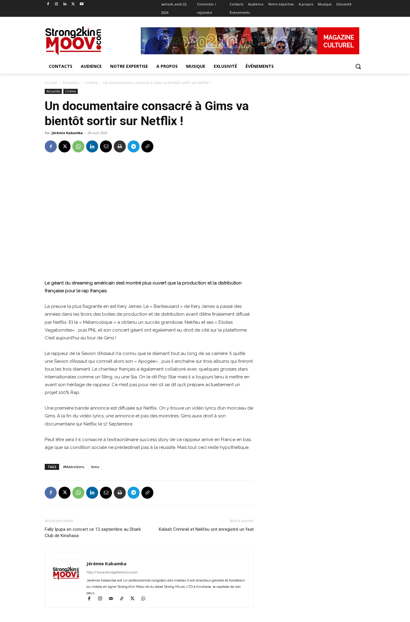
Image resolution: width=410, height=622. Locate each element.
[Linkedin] (65, 4)
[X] (73, 4)
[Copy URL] (147, 146)
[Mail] (113, 599)
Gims (95, 466)
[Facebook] (48, 4)
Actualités (70, 82)
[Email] (106, 146)
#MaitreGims (73, 466)
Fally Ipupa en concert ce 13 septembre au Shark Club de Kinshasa (93, 532)
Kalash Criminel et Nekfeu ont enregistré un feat (206, 529)
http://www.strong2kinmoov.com (111, 572)
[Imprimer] (120, 146)
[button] (358, 66)
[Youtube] (81, 4)
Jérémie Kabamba (67, 133)
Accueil (51, 82)
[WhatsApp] (78, 146)
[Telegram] (134, 146)
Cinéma (91, 82)
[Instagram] (56, 4)
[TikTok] (124, 599)
